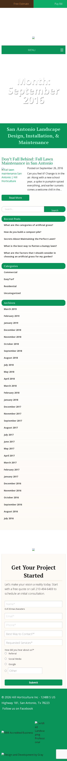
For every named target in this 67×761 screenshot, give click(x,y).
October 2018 (11, 343)
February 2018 (11, 392)
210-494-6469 (33, 26)
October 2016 (11, 497)
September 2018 (13, 350)
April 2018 (9, 378)
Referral (13, 653)
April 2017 (9, 455)
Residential (10, 286)
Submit (33, 682)
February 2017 (11, 469)
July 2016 (9, 518)
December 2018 (12, 329)
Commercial (10, 272)
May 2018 (9, 371)
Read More (15, 197)
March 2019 (10, 309)
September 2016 (13, 504)
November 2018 (12, 336)
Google (12, 664)
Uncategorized (12, 293)
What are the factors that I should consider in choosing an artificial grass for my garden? (30, 254)
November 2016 (12, 490)
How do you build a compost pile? (22, 231)
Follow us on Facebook (17, 708)
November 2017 (12, 413)
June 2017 (9, 441)
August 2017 (11, 427)
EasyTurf (9, 279)
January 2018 (11, 399)
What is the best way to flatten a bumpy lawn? (30, 245)
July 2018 (9, 364)
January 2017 (11, 476)
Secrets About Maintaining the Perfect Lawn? (29, 238)
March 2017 (10, 462)
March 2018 (10, 385)
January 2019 (11, 322)
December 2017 (12, 406)
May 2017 (9, 448)
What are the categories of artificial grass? (28, 225)
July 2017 (9, 434)
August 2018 (11, 357)
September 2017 (13, 420)
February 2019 (11, 315)
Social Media (15, 658)
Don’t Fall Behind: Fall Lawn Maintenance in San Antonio (27, 161)
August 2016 (11, 511)
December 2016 (12, 483)
